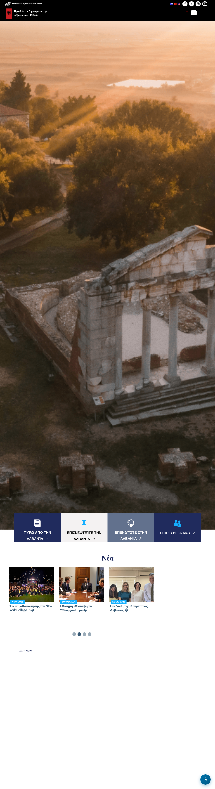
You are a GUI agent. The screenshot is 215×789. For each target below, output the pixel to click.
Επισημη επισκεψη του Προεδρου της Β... (76, 608)
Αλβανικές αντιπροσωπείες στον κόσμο (27, 3)
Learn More (25, 650)
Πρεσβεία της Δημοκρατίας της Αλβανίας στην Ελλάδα (30, 13)
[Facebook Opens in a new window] (184, 3)
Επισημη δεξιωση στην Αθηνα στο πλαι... (31, 608)
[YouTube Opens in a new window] (204, 3)
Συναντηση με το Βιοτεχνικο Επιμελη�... (130, 608)
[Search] (187, 12)
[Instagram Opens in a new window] (198, 3)
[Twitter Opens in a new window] (191, 3)
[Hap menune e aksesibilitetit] (205, 779)
